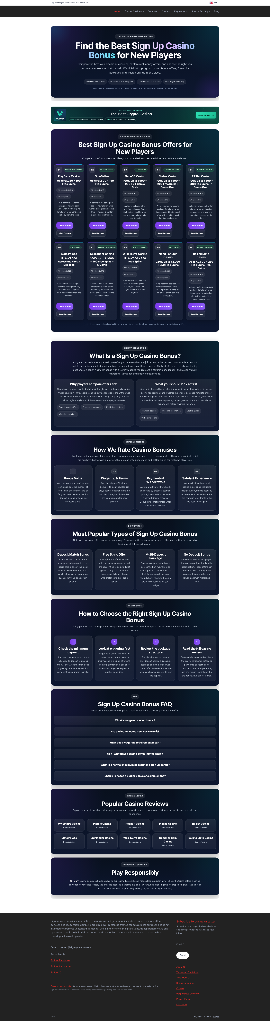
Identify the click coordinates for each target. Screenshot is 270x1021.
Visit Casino (65, 233)
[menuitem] (117, 11)
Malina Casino (168, 176)
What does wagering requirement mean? (135, 742)
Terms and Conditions (187, 972)
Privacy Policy (183, 999)
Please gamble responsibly (61, 986)
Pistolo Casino (102, 825)
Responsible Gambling (187, 993)
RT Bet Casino (201, 176)
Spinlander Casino (102, 254)
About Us (181, 967)
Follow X (56, 972)
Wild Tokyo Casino (135, 254)
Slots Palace (69, 254)
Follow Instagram (61, 966)
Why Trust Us (183, 977)
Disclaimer (181, 1004)
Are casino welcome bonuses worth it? (135, 731)
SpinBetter (102, 176)
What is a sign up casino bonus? (135, 720)
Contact (180, 988)
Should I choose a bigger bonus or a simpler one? (135, 775)
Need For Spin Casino (168, 255)
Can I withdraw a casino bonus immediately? (135, 753)
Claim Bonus (65, 225)
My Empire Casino (69, 825)
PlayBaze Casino (69, 176)
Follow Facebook (60, 960)
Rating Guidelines (185, 983)
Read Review (98, 233)
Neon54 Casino (135, 176)
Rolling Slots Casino (201, 255)
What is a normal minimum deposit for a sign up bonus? (135, 764)
